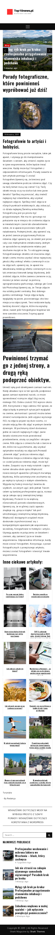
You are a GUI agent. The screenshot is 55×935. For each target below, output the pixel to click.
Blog (7, 45)
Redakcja (11, 798)
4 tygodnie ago (23, 862)
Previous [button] (5, 50)
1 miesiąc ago (10, 68)
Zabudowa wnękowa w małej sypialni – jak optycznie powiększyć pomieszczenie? (31, 909)
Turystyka (7, 793)
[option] (27, 50)
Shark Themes (37, 931)
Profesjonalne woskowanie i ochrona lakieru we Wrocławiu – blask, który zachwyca (31, 854)
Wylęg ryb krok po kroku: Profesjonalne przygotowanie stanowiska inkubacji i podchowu (25, 56)
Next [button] (49, 50)
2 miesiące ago (22, 916)
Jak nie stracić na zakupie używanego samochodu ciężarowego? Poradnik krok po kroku (32, 873)
